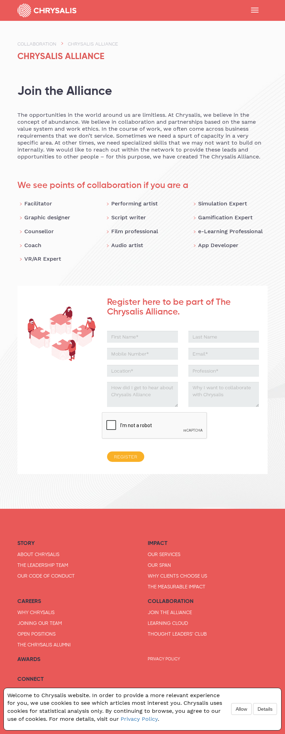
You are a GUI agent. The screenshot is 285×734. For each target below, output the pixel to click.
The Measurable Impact (176, 586)
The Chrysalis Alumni (44, 644)
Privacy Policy (164, 658)
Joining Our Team (39, 623)
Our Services (164, 554)
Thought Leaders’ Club (177, 634)
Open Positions (36, 634)
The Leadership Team (42, 565)
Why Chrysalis (36, 612)
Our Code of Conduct (46, 576)
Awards (28, 659)
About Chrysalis (38, 554)
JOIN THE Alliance (170, 612)
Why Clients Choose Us (177, 576)
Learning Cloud (168, 623)
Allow (241, 709)
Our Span (159, 565)
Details (265, 709)
